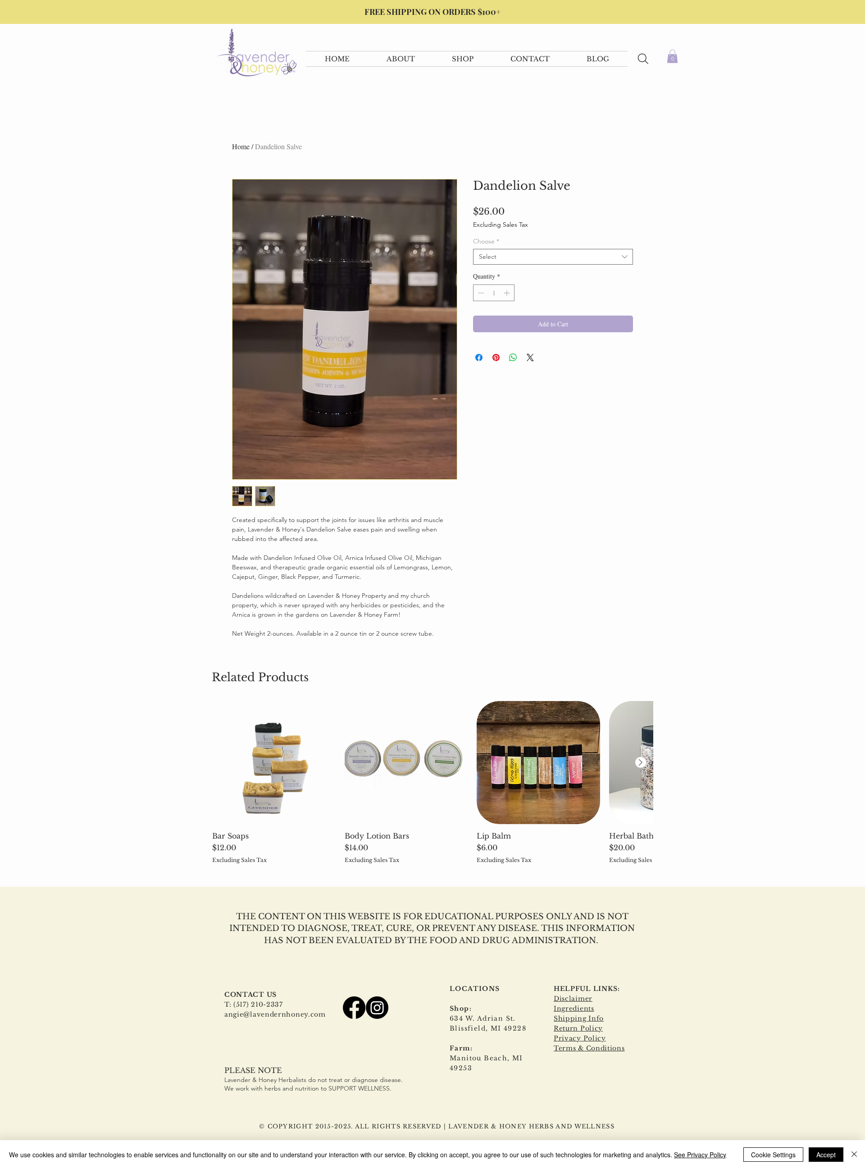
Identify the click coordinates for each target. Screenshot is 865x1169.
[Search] (643, 59)
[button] (400, 58)
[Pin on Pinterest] (496, 357)
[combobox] (553, 257)
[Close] (854, 1154)
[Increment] (507, 293)
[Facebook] (354, 1007)
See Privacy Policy (700, 1154)
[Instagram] (377, 1007)
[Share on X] (530, 357)
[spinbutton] (494, 293)
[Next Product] (640, 762)
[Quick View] (274, 763)
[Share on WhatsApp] (513, 357)
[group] (432, 782)
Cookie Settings (773, 1154)
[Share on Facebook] (478, 357)
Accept (826, 1154)
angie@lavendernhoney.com (275, 1014)
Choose (486, 241)
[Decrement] (480, 293)
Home (241, 146)
